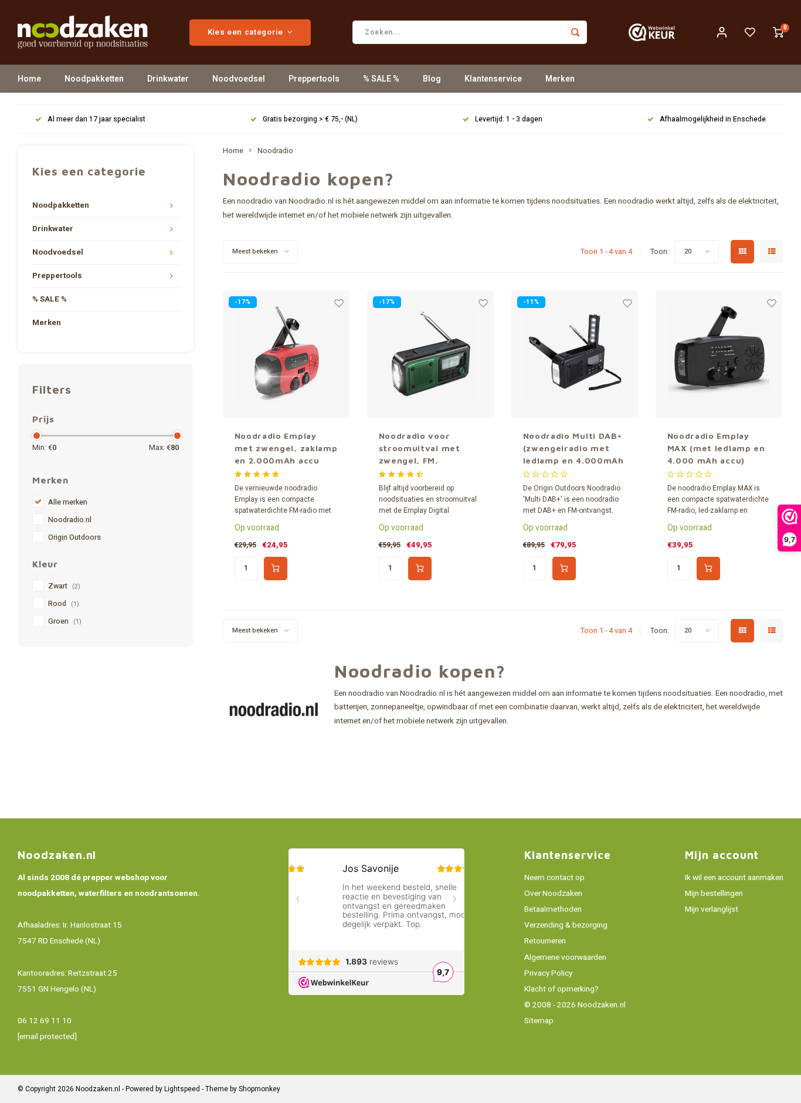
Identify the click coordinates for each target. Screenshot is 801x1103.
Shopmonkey (259, 1089)
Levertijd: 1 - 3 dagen (508, 119)
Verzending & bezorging (565, 925)
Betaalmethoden (553, 909)
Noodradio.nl (69, 520)
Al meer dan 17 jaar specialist (96, 119)
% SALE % (381, 79)
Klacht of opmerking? (561, 989)
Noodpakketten (94, 79)
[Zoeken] (575, 32)
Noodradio (275, 151)
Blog (432, 79)
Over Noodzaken (553, 893)
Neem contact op (554, 878)
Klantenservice (493, 79)
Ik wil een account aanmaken (734, 878)
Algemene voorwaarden (565, 957)
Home (29, 79)
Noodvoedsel (238, 79)
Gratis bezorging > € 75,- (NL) (310, 119)
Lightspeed (182, 1089)
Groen (65, 621)
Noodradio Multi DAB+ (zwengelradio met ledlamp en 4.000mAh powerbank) (573, 448)
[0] (778, 32)
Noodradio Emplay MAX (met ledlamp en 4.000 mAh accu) (716, 448)
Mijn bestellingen (714, 893)
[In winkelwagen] (275, 568)
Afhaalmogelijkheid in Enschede (713, 119)
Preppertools (314, 79)
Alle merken (67, 502)
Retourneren (545, 941)
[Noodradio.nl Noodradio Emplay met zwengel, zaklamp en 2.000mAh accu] (286, 354)
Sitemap (539, 1021)
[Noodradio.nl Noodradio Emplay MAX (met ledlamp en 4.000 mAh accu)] (719, 354)
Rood (63, 603)
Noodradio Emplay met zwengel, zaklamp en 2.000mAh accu (286, 448)
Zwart (64, 586)
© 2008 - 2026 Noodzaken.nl (575, 1005)
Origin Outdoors (74, 537)
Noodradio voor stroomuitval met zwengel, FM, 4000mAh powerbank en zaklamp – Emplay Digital (428, 448)
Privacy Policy (548, 973)
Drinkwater (168, 79)
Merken (560, 79)
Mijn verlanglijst (711, 909)
